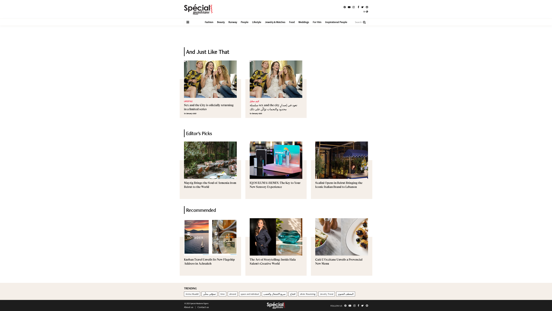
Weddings (303, 22)
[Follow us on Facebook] (358, 7)
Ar (364, 11)
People (244, 22)
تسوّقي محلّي (209, 293)
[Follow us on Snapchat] (367, 7)
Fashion (209, 22)
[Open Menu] (187, 22)
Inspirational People (336, 22)
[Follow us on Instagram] (353, 7)
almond (232, 293)
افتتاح (292, 293)
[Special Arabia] (276, 305)
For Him (317, 22)
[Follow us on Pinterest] (345, 7)
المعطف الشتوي (345, 293)
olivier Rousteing (307, 293)
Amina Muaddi (192, 293)
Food (292, 22)
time (222, 293)
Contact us (203, 307)
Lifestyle (256, 22)
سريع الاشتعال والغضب (274, 293)
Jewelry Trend (326, 293)
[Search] (363, 22)
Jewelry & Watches (275, 22)
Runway (232, 22)
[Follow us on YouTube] (349, 7)
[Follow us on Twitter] (362, 7)
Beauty (221, 22)
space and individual (250, 293)
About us (188, 307)
